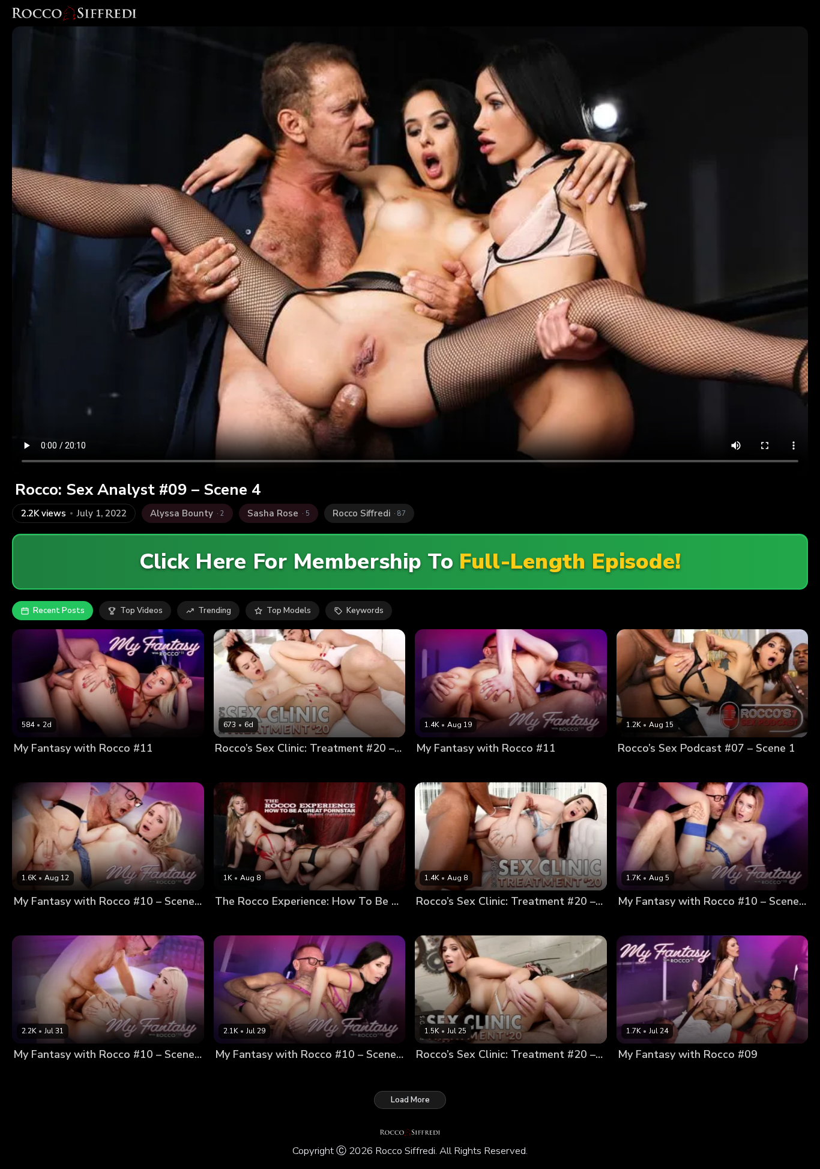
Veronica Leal (644, 769)
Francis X (281, 769)
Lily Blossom (641, 921)
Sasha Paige (439, 769)
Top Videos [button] (141, 610)
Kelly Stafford (706, 1074)
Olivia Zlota (237, 769)
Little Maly (742, 769)
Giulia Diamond (646, 1074)
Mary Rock (235, 1074)
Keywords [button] (365, 610)
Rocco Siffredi (83, 769)
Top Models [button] (289, 610)
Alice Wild (33, 769)
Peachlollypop (339, 921)
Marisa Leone (281, 921)
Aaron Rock (696, 769)
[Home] (74, 13)
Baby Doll (233, 921)
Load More (410, 1100)
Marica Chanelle (447, 921)
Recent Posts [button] (59, 610)
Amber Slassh (442, 1074)
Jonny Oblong (499, 1074)
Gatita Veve (35, 1074)
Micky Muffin (37, 921)
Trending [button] (214, 610)
